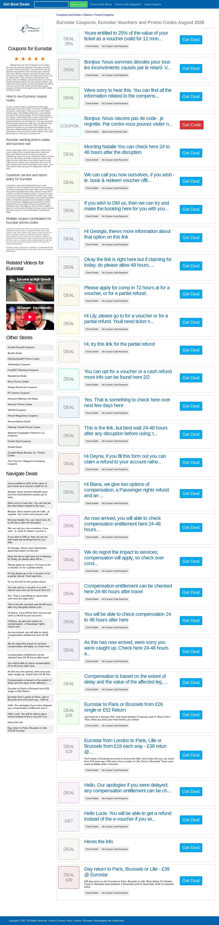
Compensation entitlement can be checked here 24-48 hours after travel (28, 656)
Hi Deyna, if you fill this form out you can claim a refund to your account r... (29, 614)
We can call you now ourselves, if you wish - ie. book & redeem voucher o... (28, 529)
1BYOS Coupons (17, 410)
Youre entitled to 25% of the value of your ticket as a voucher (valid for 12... (28, 484)
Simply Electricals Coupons (22, 387)
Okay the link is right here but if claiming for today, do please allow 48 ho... (29, 557)
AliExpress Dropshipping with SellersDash (103, 920)
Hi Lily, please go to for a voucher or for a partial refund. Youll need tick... (29, 574)
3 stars (30, 59)
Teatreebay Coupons (19, 364)
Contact (52, 920)
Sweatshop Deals (17, 375)
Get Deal (191, 39)
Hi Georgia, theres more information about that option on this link (27, 549)
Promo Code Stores (101, 4)
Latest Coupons (152, 4)
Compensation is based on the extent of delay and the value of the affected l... (29, 681)
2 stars (23, 59)
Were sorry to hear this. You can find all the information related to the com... (29, 504)
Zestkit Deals (15, 447)
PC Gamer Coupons (19, 392)
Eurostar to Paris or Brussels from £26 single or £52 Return (28, 690)
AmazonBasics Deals (19, 421)
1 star (17, 59)
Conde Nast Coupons (19, 441)
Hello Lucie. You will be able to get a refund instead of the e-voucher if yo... (28, 715)
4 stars (36, 59)
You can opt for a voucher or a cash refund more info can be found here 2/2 (29, 588)
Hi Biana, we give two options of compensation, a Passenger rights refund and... (26, 624)
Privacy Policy (65, 920)
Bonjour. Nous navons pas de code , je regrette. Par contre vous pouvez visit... (29, 513)
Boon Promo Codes (18, 381)
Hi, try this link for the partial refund (27, 581)
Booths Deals (15, 353)
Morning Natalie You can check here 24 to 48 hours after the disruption (29, 521)
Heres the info (15, 722)
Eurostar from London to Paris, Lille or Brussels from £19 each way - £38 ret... (29, 698)
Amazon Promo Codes (20, 404)
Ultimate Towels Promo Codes (24, 427)
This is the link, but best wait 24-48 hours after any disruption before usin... (30, 605)
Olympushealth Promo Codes (24, 358)
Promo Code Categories (128, 4)
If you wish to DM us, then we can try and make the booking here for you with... (28, 539)
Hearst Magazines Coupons (23, 415)
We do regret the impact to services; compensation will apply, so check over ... (29, 646)
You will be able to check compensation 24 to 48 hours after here (29, 664)
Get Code (191, 124)
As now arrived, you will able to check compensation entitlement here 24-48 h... (28, 635)
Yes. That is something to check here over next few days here (28, 597)
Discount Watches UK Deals (23, 398)
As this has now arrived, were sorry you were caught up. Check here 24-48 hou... (30, 673)
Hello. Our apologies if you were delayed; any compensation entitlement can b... (30, 706)
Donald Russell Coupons (21, 347)
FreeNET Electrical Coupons (23, 370)
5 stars (43, 59)
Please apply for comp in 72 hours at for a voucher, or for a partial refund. (29, 566)
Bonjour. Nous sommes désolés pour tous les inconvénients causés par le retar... (28, 494)
